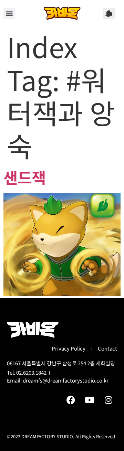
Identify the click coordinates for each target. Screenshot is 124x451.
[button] (9, 13)
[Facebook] (70, 399)
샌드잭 (24, 177)
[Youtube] (89, 399)
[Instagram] (108, 399)
